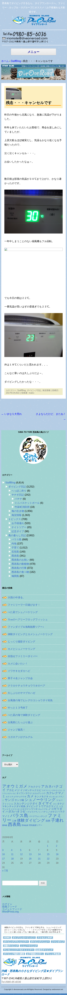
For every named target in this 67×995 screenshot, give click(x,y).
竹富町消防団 (22, 507)
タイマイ (45, 803)
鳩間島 (15, 576)
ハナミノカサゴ (49, 812)
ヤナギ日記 (18, 494)
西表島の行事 (19, 568)
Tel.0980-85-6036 (11, 982)
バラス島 (17, 539)
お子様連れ (18, 523)
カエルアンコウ (38, 793)
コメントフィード (12, 909)
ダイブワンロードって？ (24, 937)
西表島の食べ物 (20, 572)
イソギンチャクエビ (30, 790)
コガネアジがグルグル (20, 737)
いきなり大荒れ (11, 414)
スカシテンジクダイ (26, 803)
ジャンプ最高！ (16, 729)
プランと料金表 (53, 954)
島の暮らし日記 (17, 535)
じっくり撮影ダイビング (21, 641)
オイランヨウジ (24, 793)
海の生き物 (18, 511)
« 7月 (5, 870)
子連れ (57, 820)
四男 (48, 821)
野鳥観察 (25, 825)
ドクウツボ (15, 809)
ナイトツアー (19, 527)
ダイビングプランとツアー (16, 941)
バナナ (18, 499)
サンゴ (9, 800)
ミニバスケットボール (27, 503)
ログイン (7, 904)
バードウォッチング (38, 816)
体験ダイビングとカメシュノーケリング (30, 634)
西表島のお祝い (20, 559)
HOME (7, 937)
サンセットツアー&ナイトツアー (19, 950)
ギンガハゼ (53, 797)
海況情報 (46, 390)
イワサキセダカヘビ (19, 671)
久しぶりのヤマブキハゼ (21, 693)
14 (39, 854)
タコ (55, 804)
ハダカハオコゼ (15, 811)
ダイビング (32, 806)
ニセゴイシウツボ (29, 809)
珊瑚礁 (4, 825)
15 (48, 854)
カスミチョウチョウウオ (16, 797)
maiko (31, 393)
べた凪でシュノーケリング (23, 612)
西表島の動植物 (20, 564)
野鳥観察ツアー (35, 825)
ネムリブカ (43, 809)
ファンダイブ (58, 941)
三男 (14, 821)
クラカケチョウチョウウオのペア (26, 685)
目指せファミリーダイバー (23, 656)
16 (57, 854)
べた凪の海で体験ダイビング (24, 715)
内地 (14, 543)
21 (39, 858)
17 (3, 858)
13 (30, 854)
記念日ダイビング (44, 950)
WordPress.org (10, 911)
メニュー (33, 51)
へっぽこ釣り (19, 490)
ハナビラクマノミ (33, 812)
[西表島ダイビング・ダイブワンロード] (33, 20)
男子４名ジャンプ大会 (20, 678)
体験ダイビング (31, 820)
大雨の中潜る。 (16, 597)
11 (12, 854)
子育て (15, 547)
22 (48, 858)
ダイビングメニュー (40, 941)
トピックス (14, 519)
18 (12, 858)
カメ (30, 796)
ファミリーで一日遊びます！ (24, 604)
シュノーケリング (40, 800)
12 (21, 854)
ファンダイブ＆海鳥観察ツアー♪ (26, 627)
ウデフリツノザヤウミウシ (52, 790)
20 (30, 858)
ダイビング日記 (34, 390)
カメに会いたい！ (18, 663)
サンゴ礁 (19, 800)
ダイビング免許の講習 (14, 954)
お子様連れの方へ (35, 954)
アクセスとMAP (45, 937)
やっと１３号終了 (18, 707)
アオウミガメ (14, 786)
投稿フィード (9, 906)
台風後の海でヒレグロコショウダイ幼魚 (30, 700)
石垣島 (15, 551)
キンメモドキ (41, 796)
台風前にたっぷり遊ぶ (20, 722)
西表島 (15, 555)
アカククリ (34, 786)
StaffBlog (21, 390)
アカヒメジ (13, 790)
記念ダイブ (18, 531)
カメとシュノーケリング (21, 649)
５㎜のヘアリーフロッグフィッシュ (28, 619)
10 (3, 854)
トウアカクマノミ (48, 806)
